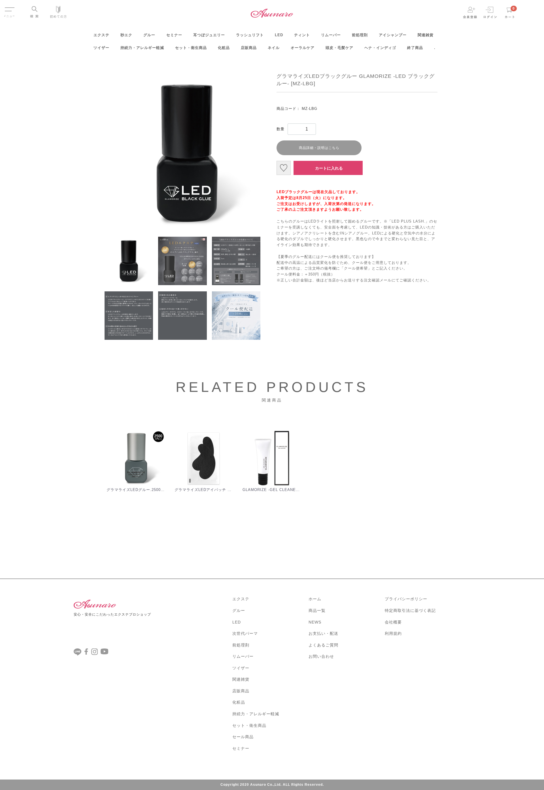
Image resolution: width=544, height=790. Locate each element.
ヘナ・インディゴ (380, 48)
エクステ (101, 35)
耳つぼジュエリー (209, 35)
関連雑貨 (426, 35)
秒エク (126, 35)
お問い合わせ (321, 656)
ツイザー (101, 48)
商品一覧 (317, 610)
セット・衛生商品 (191, 48)
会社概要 (393, 622)
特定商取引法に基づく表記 (410, 610)
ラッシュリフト (250, 35)
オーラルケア (302, 48)
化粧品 (224, 48)
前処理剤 (360, 35)
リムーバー (331, 35)
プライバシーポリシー (406, 599)
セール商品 (243, 737)
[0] (510, 12)
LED (279, 35)
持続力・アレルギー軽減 (142, 48)
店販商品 (249, 48)
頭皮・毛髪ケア (339, 48)
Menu (9, 7)
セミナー (174, 35)
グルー (149, 35)
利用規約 (393, 633)
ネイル (274, 48)
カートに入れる (329, 168)
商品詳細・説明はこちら (319, 148)
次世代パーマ (245, 633)
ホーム (315, 599)
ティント (302, 35)
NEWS (315, 622)
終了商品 (415, 48)
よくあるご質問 (323, 645)
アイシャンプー (393, 35)
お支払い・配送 (323, 633)
